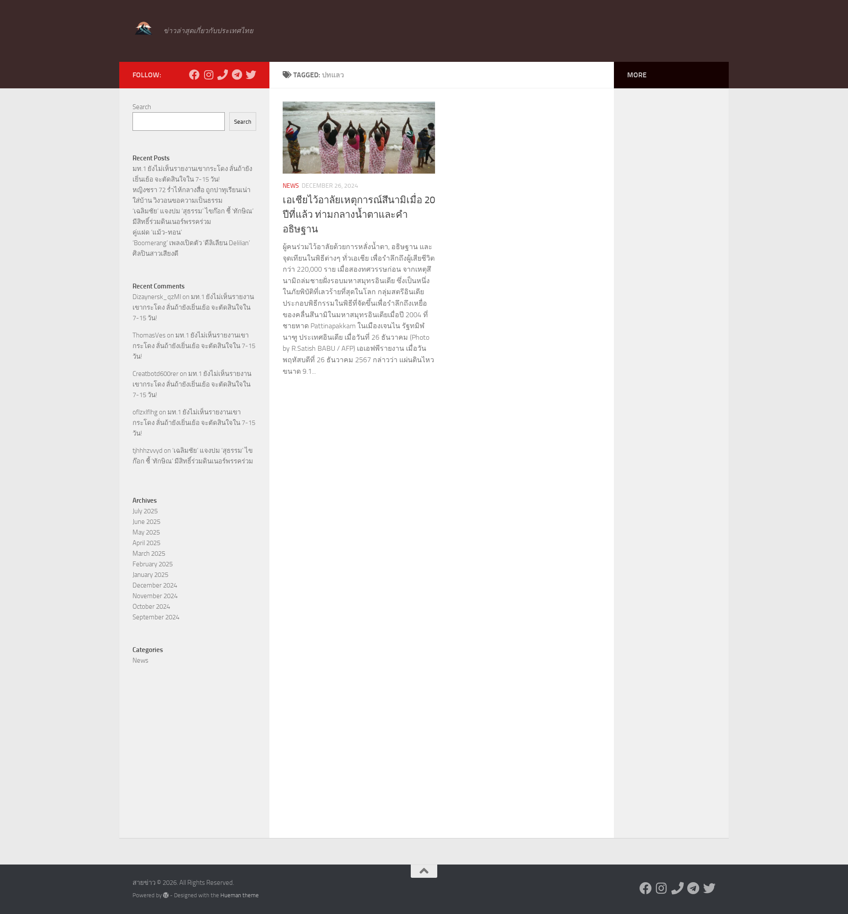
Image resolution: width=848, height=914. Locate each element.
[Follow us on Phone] (222, 74)
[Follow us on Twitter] (251, 74)
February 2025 (152, 564)
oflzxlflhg (145, 412)
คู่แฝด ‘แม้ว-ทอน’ (157, 232)
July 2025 (145, 511)
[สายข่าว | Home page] (143, 29)
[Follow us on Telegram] (236, 74)
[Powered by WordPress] (166, 895)
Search (141, 107)
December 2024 (154, 585)
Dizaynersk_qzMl (156, 297)
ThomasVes (149, 335)
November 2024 (155, 596)
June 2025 (146, 522)
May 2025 (146, 532)
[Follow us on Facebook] (194, 74)
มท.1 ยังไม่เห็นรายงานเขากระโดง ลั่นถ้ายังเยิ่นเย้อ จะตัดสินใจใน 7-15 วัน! (193, 307)
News (291, 186)
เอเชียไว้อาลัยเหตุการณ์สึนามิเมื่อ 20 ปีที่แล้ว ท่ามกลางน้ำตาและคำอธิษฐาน (359, 214)
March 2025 (148, 554)
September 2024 (155, 617)
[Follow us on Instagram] (208, 74)
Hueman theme (239, 895)
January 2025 (150, 575)
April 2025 (146, 543)
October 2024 (151, 607)
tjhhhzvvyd (147, 451)
